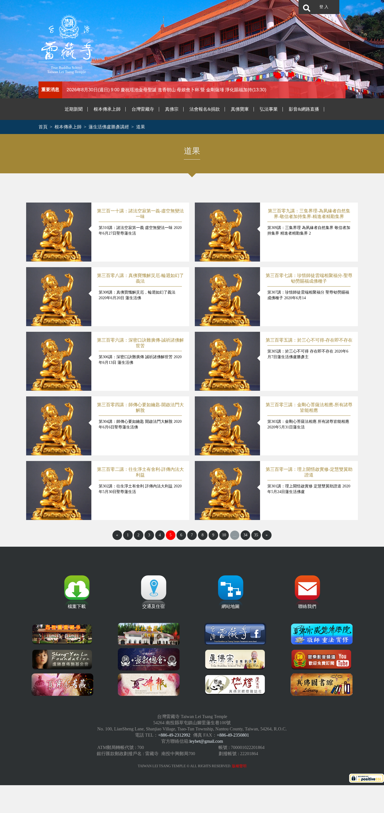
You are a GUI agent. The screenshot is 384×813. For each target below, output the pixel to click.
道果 (140, 126)
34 (245, 535)
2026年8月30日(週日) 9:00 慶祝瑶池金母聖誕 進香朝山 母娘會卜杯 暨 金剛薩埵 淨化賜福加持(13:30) (166, 89)
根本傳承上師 (107, 109)
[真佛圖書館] (322, 684)
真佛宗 (172, 109)
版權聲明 (239, 766)
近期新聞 (74, 109)
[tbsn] (235, 659)
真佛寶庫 (240, 109)
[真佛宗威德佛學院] (322, 634)
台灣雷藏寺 (143, 109)
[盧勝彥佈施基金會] (62, 659)
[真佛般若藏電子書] (62, 684)
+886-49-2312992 (174, 735)
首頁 (43, 126)
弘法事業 (269, 109)
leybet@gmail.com (206, 741)
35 (256, 535)
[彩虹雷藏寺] (149, 634)
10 (224, 535)
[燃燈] (235, 684)
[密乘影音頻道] (322, 659)
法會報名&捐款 (204, 109)
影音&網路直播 (304, 109)
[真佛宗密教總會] (149, 659)
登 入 (323, 7)
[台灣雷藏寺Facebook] (235, 634)
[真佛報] (149, 684)
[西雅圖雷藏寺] (62, 634)
